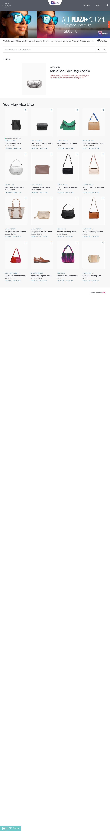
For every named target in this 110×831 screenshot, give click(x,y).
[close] (94, 387)
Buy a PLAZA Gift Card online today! (74, 430)
